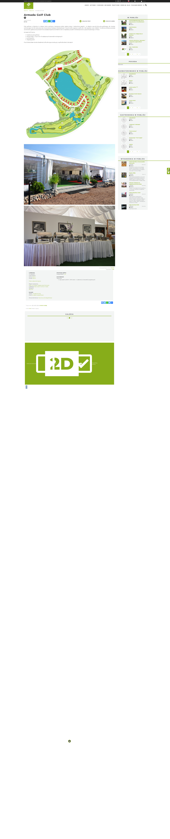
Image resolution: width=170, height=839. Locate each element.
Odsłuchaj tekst (86, 21)
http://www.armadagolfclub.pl (45, 297)
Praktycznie (116, 5)
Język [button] (131, 1)
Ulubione (138, 1)
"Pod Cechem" (133, 129)
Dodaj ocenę (43, 305)
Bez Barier (108, 5)
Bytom (131, 79)
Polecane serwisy (136, 5)
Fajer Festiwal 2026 (134, 203)
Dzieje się (123, 5)
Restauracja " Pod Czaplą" (135, 136)
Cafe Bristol (132, 116)
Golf (65, 274)
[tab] (67, 318)
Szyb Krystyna (132, 27)
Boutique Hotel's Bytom (135, 92)
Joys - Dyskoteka (133, 47)
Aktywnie (93, 5)
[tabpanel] (37, 330)
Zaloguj (144, 1)
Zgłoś (112, 267)
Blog (128, 5)
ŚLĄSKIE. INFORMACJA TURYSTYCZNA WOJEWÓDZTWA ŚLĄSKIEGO (37, 1)
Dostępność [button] (123, 1)
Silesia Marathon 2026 (134, 191)
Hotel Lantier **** (133, 85)
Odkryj (87, 5)
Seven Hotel (132, 99)
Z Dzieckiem (100, 5)
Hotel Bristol (132, 72)
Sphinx (131, 142)
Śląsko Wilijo (132, 171)
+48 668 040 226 (37, 293)
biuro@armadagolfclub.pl (37, 295)
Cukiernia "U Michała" (134, 123)
